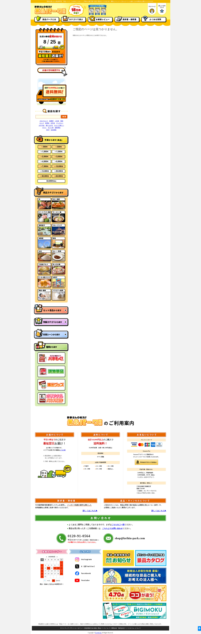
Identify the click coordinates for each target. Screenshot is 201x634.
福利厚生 (57, 127)
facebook (86, 573)
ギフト (44, 127)
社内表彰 (53, 130)
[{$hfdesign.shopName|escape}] (50, 14)
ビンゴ (42, 123)
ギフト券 (51, 127)
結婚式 (51, 121)
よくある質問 (155, 19)
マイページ (152, 6)
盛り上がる (49, 125)
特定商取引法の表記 (90, 628)
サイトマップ (64, 628)
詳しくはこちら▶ (90, 511)
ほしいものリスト (161, 6)
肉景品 (47, 123)
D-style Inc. (98, 633)
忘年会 (53, 123)
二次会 (57, 121)
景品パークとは (49, 19)
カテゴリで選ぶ (76, 19)
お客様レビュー (103, 19)
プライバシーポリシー (77, 628)
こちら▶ (63, 450)
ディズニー (59, 123)
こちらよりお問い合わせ (112, 528)
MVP (47, 130)
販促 (61, 121)
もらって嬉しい (59, 125)
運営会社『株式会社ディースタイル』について (126, 628)
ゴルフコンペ (44, 121)
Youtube (85, 580)
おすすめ (41, 125)
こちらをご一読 (118, 525)
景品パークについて (104, 628)
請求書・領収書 (129, 19)
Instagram (86, 559)
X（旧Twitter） (88, 566)
